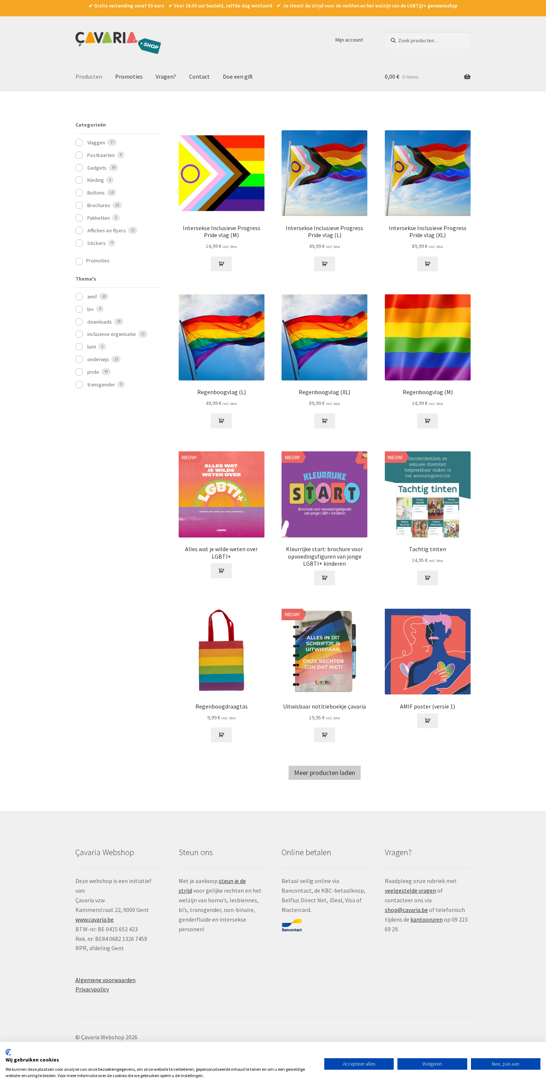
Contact (199, 76)
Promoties (129, 76)
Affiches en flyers (106, 230)
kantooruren (426, 919)
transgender (101, 384)
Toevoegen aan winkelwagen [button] (221, 263)
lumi (91, 346)
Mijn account (349, 39)
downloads (99, 321)
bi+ (90, 309)
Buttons (96, 192)
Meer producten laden (324, 772)
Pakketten (98, 218)
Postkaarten (101, 155)
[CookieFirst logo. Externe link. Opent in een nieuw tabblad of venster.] (8, 1052)
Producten (88, 76)
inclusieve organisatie (111, 334)
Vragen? (166, 76)
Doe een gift (238, 76)
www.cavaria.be (94, 919)
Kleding (95, 180)
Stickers (96, 243)
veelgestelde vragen (410, 890)
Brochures (98, 205)
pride (93, 372)
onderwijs (98, 359)
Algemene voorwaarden (105, 980)
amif (92, 296)
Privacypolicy (92, 989)
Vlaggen (96, 142)
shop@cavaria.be (406, 909)
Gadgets (97, 167)
